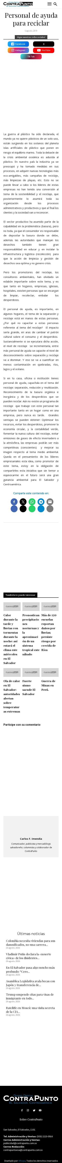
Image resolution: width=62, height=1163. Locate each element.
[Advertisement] (31, 95)
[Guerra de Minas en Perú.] (50, 672)
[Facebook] (22, 1110)
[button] (55, 4)
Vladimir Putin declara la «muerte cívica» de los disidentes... (28, 956)
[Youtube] (40, 1110)
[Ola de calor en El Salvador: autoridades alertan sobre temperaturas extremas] (12, 672)
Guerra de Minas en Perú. (48, 686)
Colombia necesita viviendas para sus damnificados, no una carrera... (30, 942)
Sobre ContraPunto (31, 1119)
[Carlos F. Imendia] (31, 827)
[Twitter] (34, 1110)
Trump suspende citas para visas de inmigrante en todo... (30, 996)
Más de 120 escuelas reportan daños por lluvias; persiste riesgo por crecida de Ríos (48, 633)
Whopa (21, 1160)
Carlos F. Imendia (31, 838)
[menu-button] (49, 4)
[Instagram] (28, 1110)
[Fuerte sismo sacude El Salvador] (31, 672)
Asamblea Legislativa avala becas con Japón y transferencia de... (30, 983)
